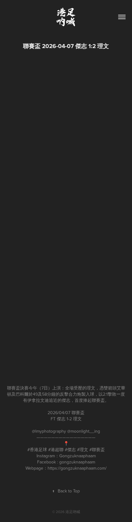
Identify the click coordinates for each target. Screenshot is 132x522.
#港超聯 (56, 450)
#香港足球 (37, 450)
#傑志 (70, 450)
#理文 (82, 450)
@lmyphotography (49, 431)
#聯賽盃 (97, 450)
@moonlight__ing (83, 431)
